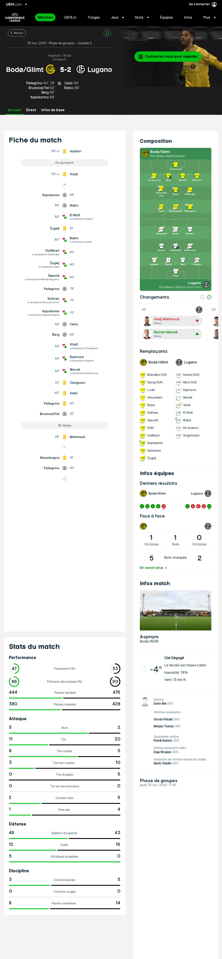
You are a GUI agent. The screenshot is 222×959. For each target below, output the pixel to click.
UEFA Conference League (14, 17)
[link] (45, 17)
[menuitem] (45, 17)
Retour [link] (18, 32)
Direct (31, 110)
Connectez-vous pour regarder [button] (171, 56)
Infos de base (53, 110)
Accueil (14, 110)
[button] (117, 17)
